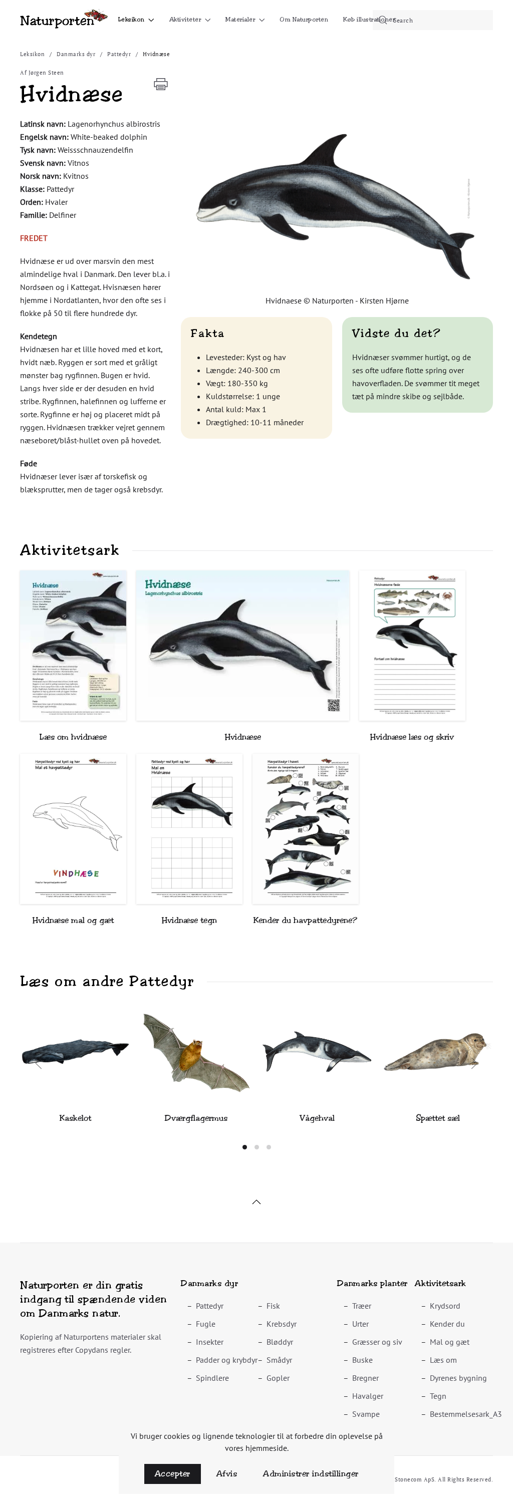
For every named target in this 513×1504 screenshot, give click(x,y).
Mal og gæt (449, 1342)
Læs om (443, 1360)
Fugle (205, 1324)
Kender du (447, 1324)
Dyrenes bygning (458, 1378)
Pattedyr (209, 1306)
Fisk (273, 1306)
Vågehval (317, 1118)
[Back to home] (64, 20)
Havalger (367, 1396)
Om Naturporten (304, 20)
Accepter (172, 1473)
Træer (361, 1306)
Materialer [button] (240, 20)
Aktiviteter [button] (185, 20)
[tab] (244, 1147)
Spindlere (212, 1378)
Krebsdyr (282, 1324)
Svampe (366, 1414)
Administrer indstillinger (311, 1473)
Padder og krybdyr (227, 1360)
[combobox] (433, 20)
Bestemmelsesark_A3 (466, 1414)
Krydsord (445, 1306)
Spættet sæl (438, 1118)
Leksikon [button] (131, 20)
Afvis (226, 1473)
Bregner (365, 1378)
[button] (337, 204)
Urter (360, 1324)
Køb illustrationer (369, 20)
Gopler (278, 1378)
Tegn (438, 1396)
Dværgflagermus (196, 1118)
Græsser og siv (377, 1342)
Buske (362, 1360)
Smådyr (279, 1360)
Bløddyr (280, 1342)
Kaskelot (75, 1118)
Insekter (209, 1342)
